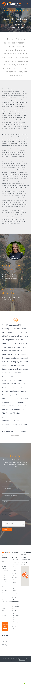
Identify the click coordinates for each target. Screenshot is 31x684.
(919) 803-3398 (15, 578)
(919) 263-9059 (15, 613)
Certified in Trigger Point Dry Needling (16, 270)
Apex (3, 612)
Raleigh (4, 608)
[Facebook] (3, 642)
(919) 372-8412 (15, 598)
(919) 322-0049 (15, 627)
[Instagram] (6, 645)
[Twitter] (6, 642)
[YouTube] (3, 645)
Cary (3, 610)
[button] (23, 575)
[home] (6, 552)
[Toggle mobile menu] (28, 3)
